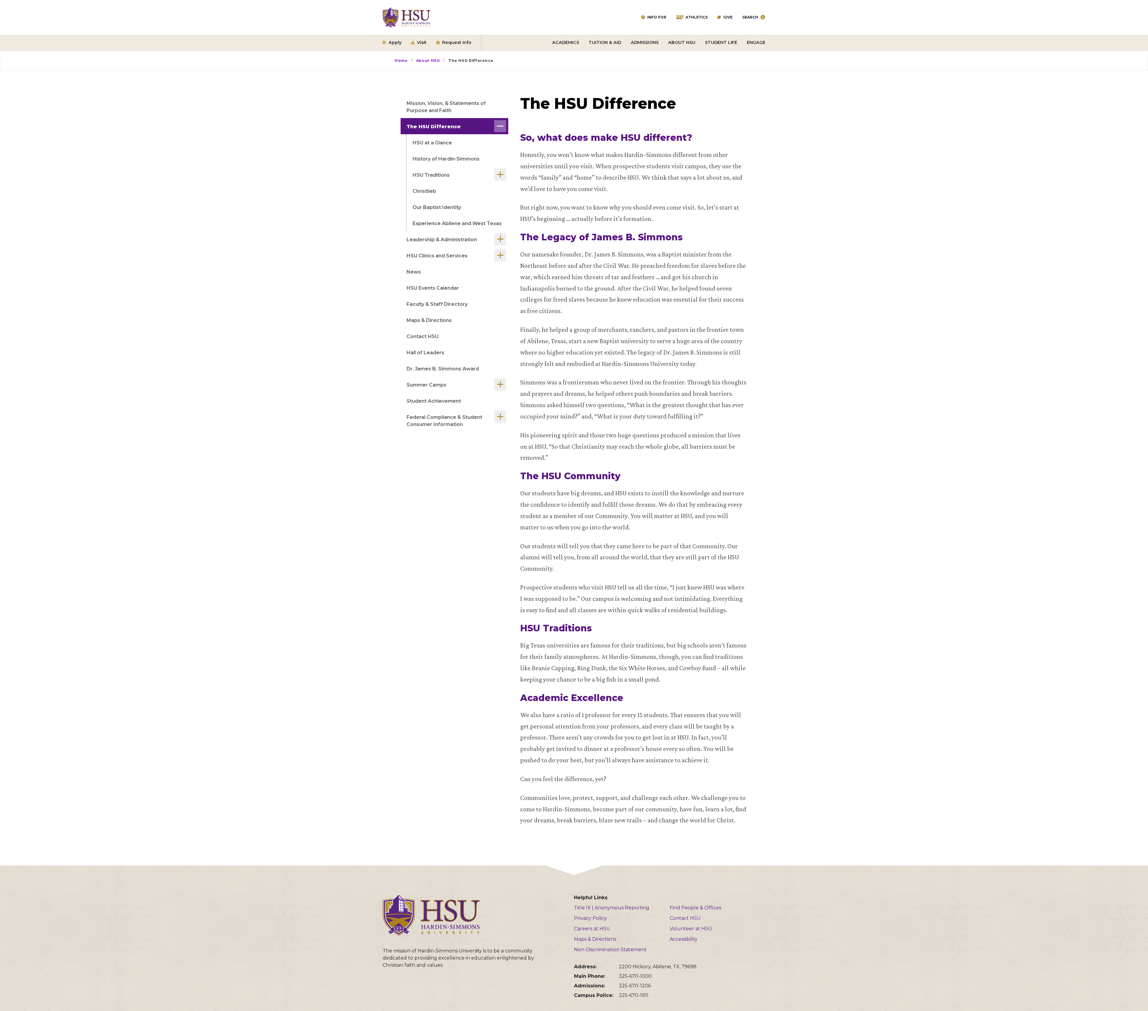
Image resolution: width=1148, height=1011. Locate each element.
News (414, 272)
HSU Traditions (431, 175)
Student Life (721, 42)
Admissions (645, 42)
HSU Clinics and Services (437, 256)
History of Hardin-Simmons (446, 159)
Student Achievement (434, 401)
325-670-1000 (635, 976)
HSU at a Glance (432, 143)
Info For (656, 17)
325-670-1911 (633, 995)
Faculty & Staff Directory (437, 304)
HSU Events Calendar (433, 288)
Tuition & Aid (605, 42)
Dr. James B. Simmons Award (443, 369)
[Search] (763, 17)
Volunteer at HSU (691, 928)
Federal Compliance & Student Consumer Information (444, 420)
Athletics (697, 17)
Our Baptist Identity (437, 207)
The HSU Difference (434, 126)
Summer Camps (426, 385)
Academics (565, 42)
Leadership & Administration (442, 239)
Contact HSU (423, 336)
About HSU (681, 42)
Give (727, 17)
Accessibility (683, 939)
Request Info (456, 42)
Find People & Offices (695, 908)
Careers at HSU (592, 928)
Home (401, 60)
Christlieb (424, 191)
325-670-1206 (635, 986)
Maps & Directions (429, 320)
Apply (395, 42)
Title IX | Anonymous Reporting (611, 908)
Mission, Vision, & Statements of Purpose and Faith (446, 106)
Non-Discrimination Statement (610, 949)
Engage (756, 42)
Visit (422, 42)
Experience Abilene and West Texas (457, 223)
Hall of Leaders (425, 352)
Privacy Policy (590, 918)
